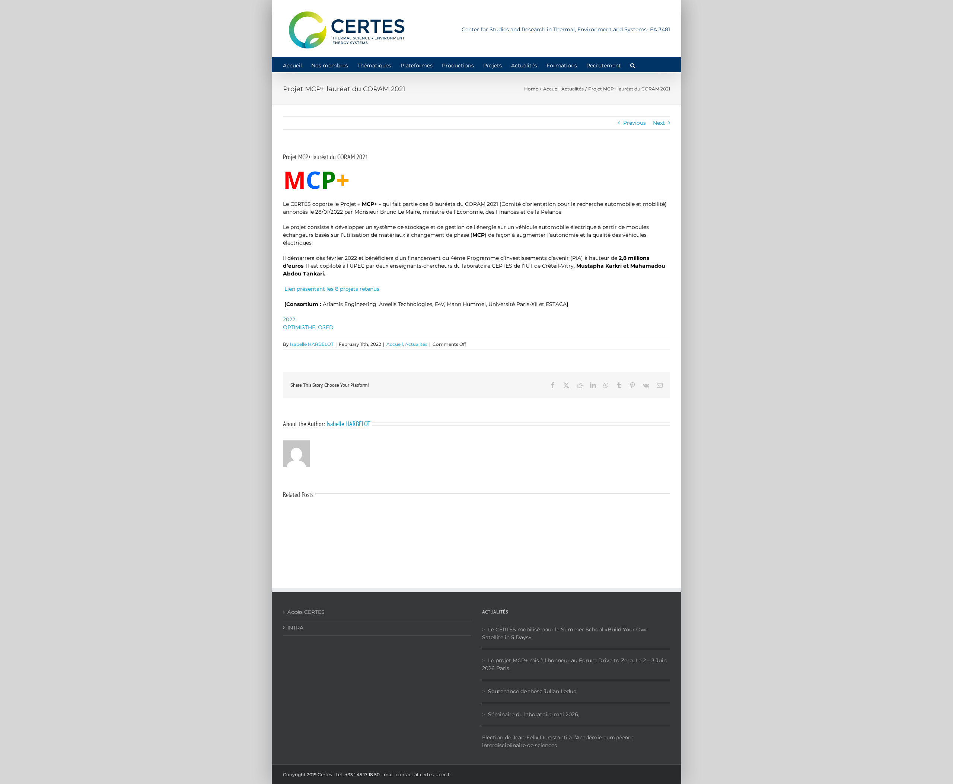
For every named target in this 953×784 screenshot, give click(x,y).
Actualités (416, 344)
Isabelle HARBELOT (312, 344)
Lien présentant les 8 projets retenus (331, 289)
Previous (634, 122)
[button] (632, 64)
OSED (326, 327)
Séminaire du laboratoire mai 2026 (533, 714)
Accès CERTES (306, 612)
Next (659, 122)
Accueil (394, 344)
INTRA (295, 627)
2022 (289, 319)
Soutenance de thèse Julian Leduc (532, 691)
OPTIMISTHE (299, 327)
